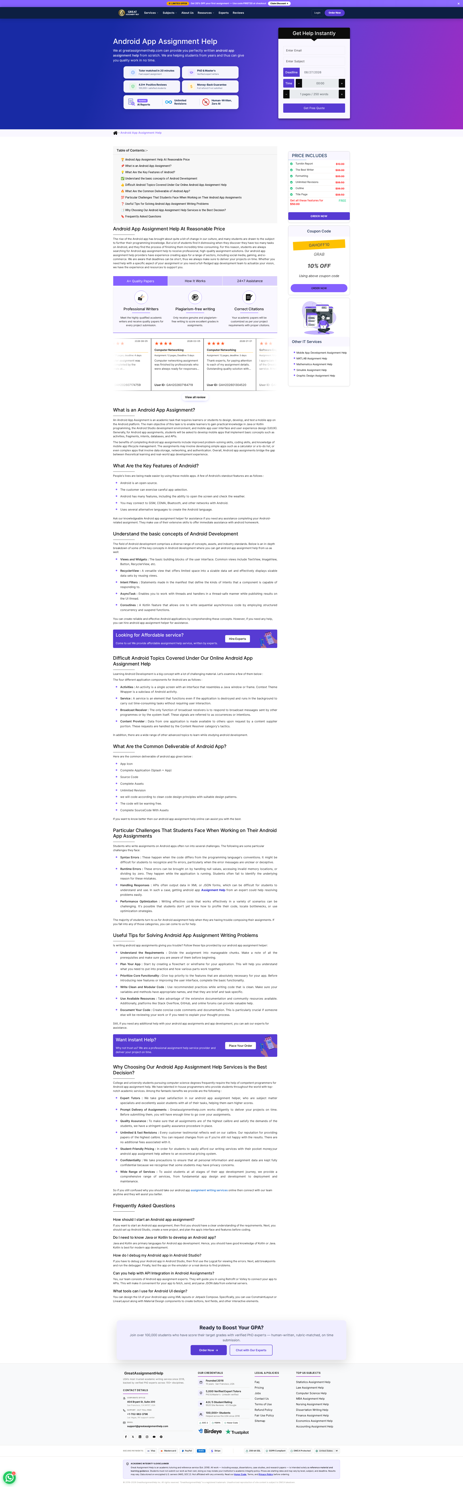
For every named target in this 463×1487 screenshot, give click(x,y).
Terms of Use (263, 1404)
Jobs (258, 1393)
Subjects (168, 12)
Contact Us (262, 1398)
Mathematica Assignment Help (314, 364)
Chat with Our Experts (251, 1350)
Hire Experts (237, 639)
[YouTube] (154, 1437)
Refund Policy (263, 1410)
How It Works (195, 281)
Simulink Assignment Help (311, 369)
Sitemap (260, 1421)
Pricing (259, 1387)
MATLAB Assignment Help (311, 358)
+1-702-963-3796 (137, 1414)
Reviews (238, 12)
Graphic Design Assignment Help (315, 375)
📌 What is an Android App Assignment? (146, 166)
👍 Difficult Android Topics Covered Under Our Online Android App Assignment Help (174, 185)
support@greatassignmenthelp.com (147, 1426)
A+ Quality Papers (140, 281)
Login (317, 12)
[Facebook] (126, 1437)
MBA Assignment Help (310, 1398)
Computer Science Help (311, 1393)
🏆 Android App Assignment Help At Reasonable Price (155, 159)
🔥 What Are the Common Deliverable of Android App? (155, 191)
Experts (224, 12)
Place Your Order (240, 1045)
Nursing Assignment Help (312, 1404)
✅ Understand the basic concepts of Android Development (159, 178)
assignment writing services (209, 1190)
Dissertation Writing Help (312, 1410)
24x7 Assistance (250, 281)
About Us (187, 12)
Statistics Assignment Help (313, 1382)
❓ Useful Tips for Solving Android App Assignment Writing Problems (165, 204)
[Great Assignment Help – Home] (128, 12)
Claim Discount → (279, 3)
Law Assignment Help (310, 1387)
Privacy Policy (266, 1474)
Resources (205, 12)
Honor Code (240, 1474)
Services (150, 12)
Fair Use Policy (264, 1415)
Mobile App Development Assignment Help (321, 352)
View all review (195, 397)
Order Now (335, 12)
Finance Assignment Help (312, 1415)
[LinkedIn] (140, 1437)
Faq (257, 1382)
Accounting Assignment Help (314, 1426)
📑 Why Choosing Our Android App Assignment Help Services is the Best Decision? (173, 210)
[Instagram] (147, 1437)
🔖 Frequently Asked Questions (141, 216)
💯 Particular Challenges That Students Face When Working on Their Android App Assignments (181, 197)
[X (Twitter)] (133, 1437)
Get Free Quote (314, 108)
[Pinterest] (161, 1437)
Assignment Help (214, 890)
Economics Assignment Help (314, 1421)
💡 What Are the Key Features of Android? (148, 172)
